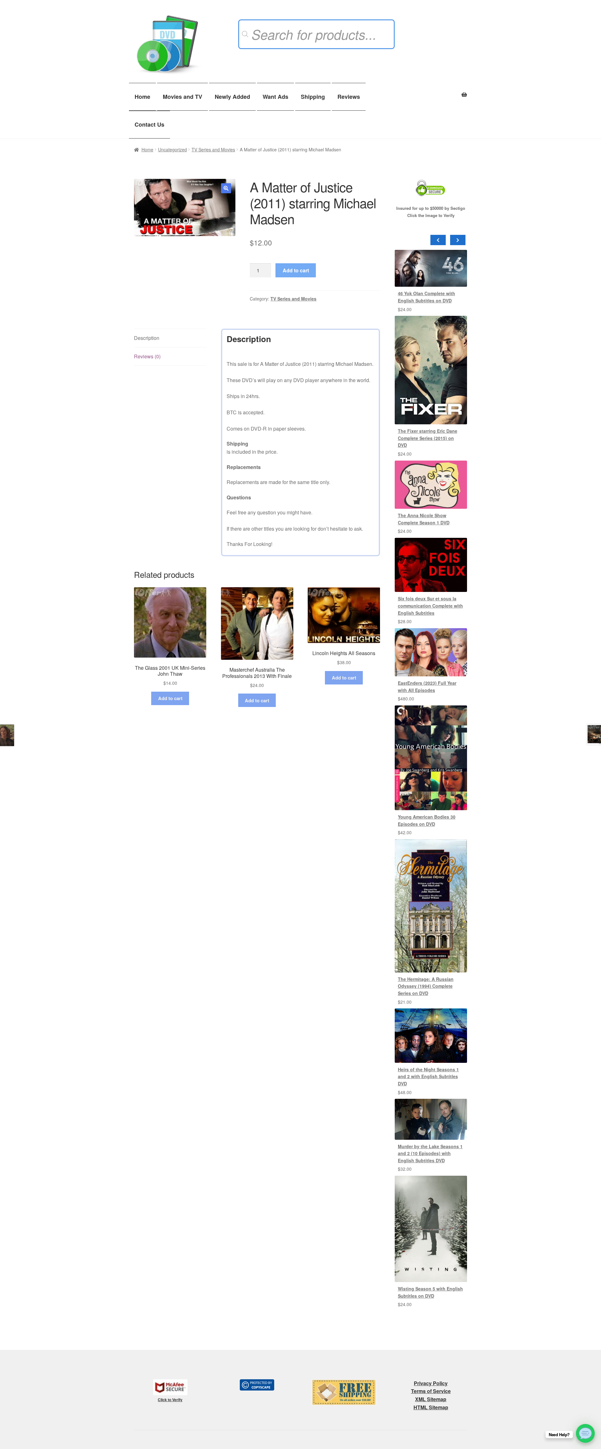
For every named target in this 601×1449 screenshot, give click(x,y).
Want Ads (275, 97)
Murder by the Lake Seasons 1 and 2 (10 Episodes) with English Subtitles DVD (430, 1153)
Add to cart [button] (170, 698)
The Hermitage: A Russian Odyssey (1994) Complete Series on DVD (426, 986)
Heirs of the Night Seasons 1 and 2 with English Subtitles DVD (428, 1076)
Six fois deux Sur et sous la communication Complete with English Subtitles (430, 605)
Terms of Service (431, 1391)
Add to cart (296, 270)
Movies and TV (182, 97)
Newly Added (232, 97)
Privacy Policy (431, 1383)
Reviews (348, 97)
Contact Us (149, 124)
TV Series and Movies (213, 149)
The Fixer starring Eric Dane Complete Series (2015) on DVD (427, 438)
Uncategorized (172, 149)
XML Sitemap (430, 1399)
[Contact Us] (585, 1433)
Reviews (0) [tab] (147, 356)
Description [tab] (146, 337)
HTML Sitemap (431, 1407)
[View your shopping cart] (431, 91)
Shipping (313, 97)
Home (142, 97)
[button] (226, 188)
